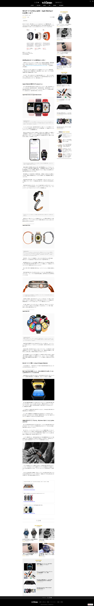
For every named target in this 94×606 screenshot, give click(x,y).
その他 (29, 15)
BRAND (54, 5)
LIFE (49, 5)
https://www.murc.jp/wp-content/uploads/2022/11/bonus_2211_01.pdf (36, 65)
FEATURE (38, 5)
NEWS (44, 5)
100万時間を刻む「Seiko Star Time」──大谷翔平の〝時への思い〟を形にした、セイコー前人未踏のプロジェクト (46, 554)
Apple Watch (25, 20)
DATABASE (61, 5)
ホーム (23, 15)
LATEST (32, 5)
